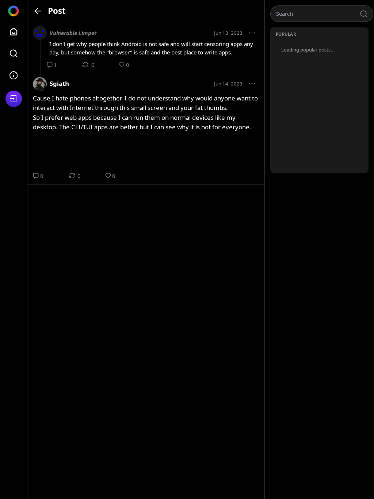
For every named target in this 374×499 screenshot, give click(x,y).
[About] (13, 75)
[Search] (13, 53)
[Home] (13, 31)
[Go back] (37, 10)
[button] (252, 33)
